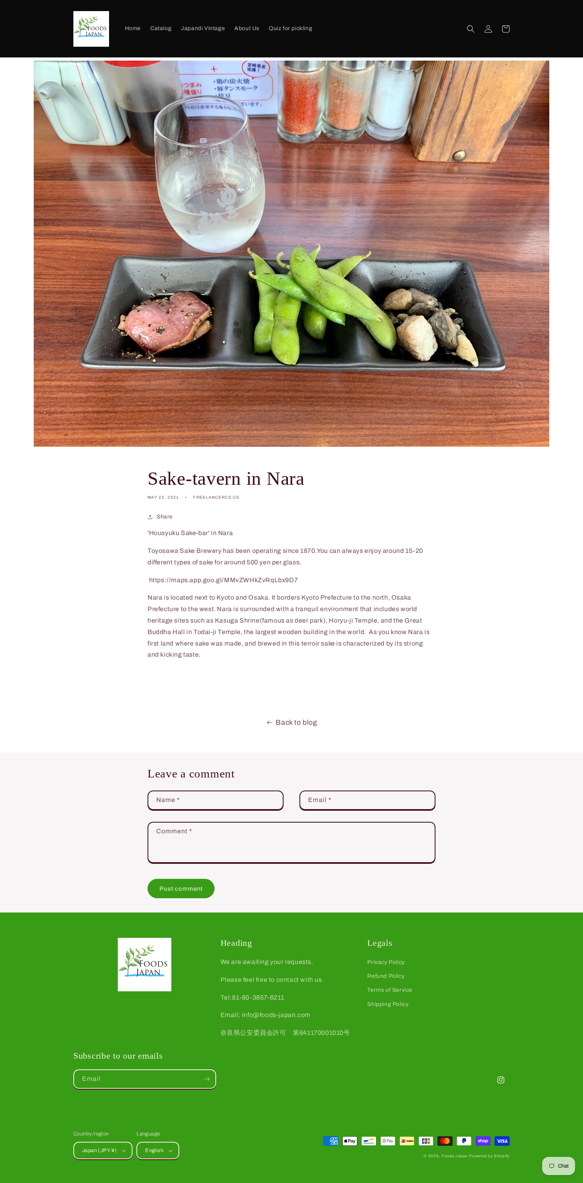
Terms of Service (389, 990)
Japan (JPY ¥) (99, 1150)
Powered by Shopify (489, 1156)
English (154, 1150)
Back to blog (296, 722)
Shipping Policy (387, 1004)
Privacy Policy (386, 962)
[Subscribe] (206, 1079)
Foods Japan (454, 1156)
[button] (470, 29)
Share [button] (165, 517)
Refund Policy (386, 976)
